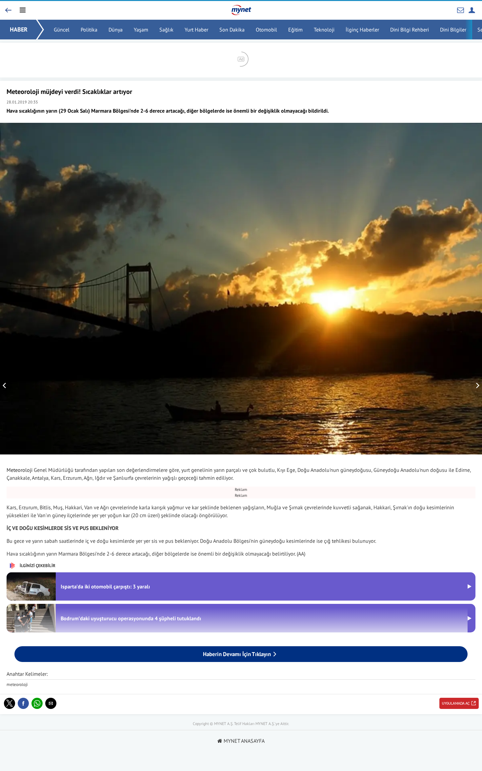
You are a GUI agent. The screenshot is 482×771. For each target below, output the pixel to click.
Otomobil (266, 29)
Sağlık (166, 29)
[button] (9, 703)
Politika (89, 29)
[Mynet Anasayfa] (13, 5)
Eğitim (295, 29)
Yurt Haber (196, 29)
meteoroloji (17, 684)
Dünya (116, 29)
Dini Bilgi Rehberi (409, 29)
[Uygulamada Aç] (459, 703)
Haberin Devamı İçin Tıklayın (237, 654)
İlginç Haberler (362, 29)
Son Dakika (232, 29)
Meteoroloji (19, 470)
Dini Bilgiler (453, 29)
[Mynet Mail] (460, 10)
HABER (19, 29)
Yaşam (141, 29)
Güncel (62, 29)
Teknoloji (324, 29)
